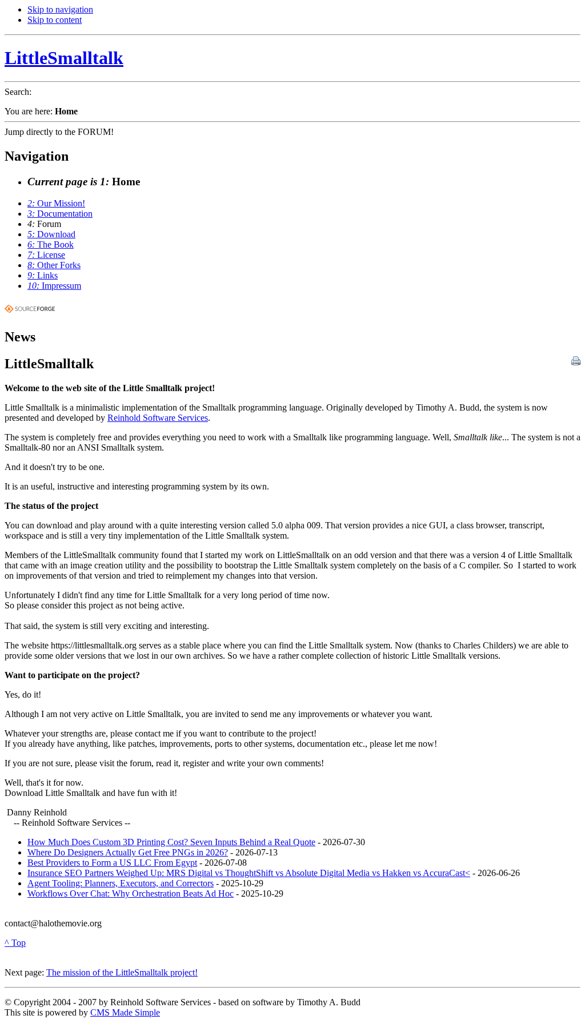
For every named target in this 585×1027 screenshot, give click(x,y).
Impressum (54, 285)
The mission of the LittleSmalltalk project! (122, 972)
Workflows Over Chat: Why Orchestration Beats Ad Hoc (130, 893)
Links (42, 275)
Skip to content (54, 20)
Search (17, 92)
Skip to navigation (60, 9)
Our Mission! (56, 203)
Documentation (60, 213)
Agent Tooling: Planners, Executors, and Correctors (120, 883)
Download (51, 234)
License (46, 255)
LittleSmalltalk (64, 57)
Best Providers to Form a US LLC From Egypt (112, 862)
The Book (50, 244)
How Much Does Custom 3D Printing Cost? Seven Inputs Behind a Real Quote (171, 842)
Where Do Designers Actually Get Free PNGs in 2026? (127, 852)
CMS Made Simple (125, 1012)
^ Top (15, 943)
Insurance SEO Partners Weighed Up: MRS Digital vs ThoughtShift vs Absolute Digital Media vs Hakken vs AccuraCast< (248, 873)
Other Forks (54, 265)
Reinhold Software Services (157, 418)
